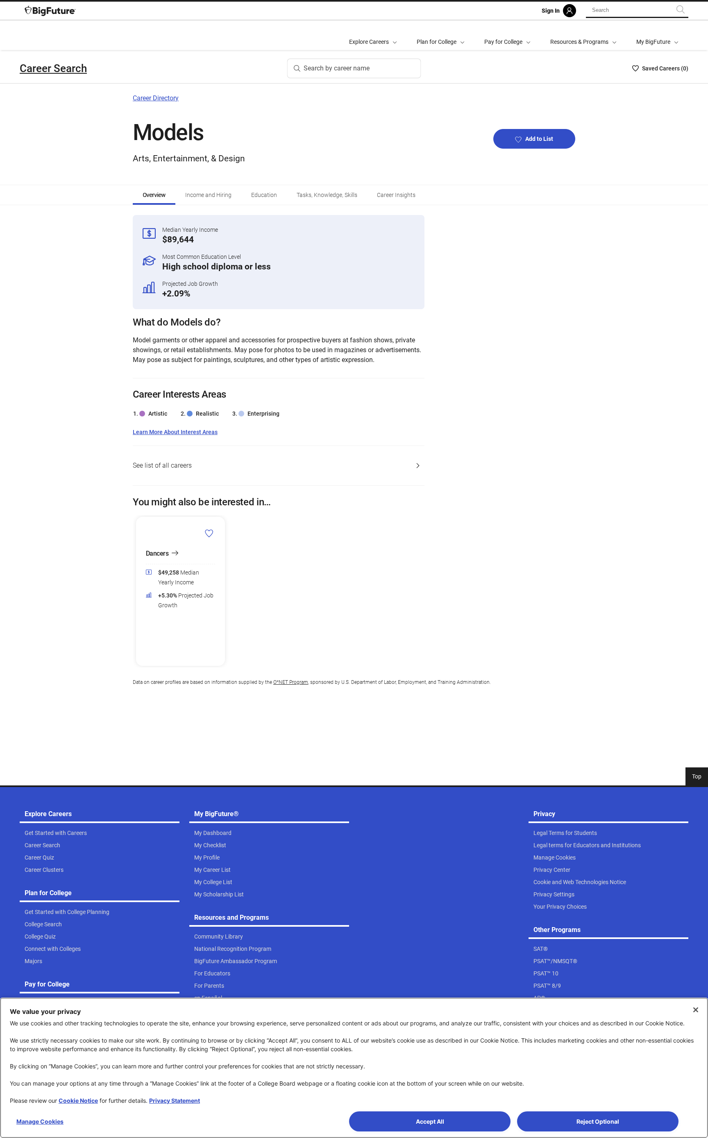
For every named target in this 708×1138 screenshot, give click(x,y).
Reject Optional (597, 1121)
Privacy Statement (174, 1100)
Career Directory (156, 98)
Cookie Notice (78, 1100)
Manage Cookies (40, 1121)
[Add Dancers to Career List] (209, 533)
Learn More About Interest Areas (175, 432)
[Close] (696, 1010)
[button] (138, 591)
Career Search (53, 68)
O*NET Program (290, 682)
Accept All (430, 1121)
